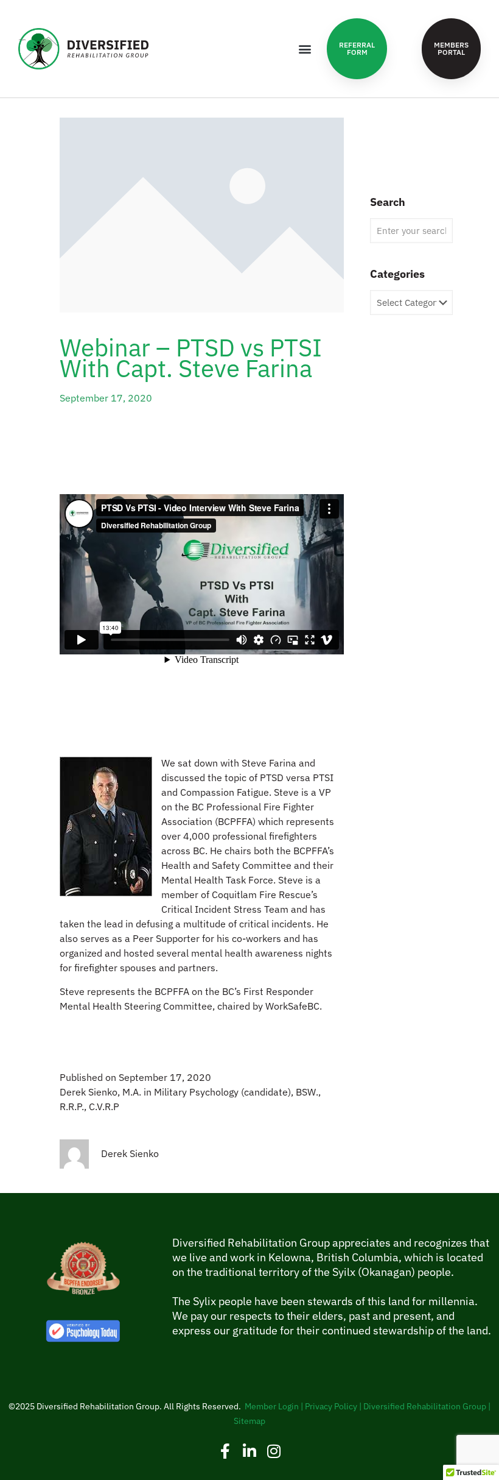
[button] (305, 49)
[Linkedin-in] (249, 1451)
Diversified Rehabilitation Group (424, 1406)
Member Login (272, 1406)
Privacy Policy (331, 1406)
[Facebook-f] (225, 1451)
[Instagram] (274, 1451)
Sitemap (249, 1420)
